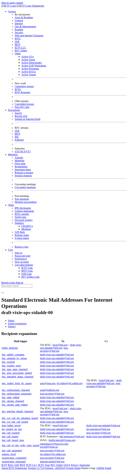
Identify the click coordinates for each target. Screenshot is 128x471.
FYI (28, 151)
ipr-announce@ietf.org (98, 429)
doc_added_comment (13, 354)
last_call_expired (11, 432)
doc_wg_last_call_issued (15, 421)
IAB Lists (26, 273)
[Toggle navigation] (2, 292)
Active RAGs (28, 71)
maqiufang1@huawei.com (54, 443)
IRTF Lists (27, 270)
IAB (17, 41)
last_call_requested (12, 450)
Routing (19, 29)
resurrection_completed (14, 457)
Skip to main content (12, 2)
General (19, 20)
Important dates (23, 169)
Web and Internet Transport (29, 35)
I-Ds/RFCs (27, 226)
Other (18, 53)
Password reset (22, 255)
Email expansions (17, 323)
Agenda (19, 157)
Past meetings (22, 199)
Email (108, 468)
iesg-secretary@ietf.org (54, 349)
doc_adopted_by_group (14, 358)
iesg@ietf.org (60, 344)
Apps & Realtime (24, 17)
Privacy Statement (80, 465)
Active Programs (30, 68)
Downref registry (24, 220)
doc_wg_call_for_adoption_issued (20, 418)
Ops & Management (25, 26)
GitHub (100, 468)
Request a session (24, 172)
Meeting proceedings (26, 202)
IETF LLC (20, 47)
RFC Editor (21, 50)
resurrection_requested (14, 461)
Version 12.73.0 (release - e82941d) (47, 468)
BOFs (18, 89)
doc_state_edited (10, 397)
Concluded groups (24, 104)
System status (22, 238)
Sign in (18, 252)
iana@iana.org (47, 383)
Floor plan (20, 163)
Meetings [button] (13, 154)
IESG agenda (22, 214)
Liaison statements (24, 211)
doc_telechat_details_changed (17, 411)
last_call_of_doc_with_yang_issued (20, 445)
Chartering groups (24, 86)
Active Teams (28, 74)
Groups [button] (12, 11)
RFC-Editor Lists (30, 276)
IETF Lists (27, 267)
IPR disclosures (23, 208)
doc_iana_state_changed (15, 369)
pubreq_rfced (9, 454)
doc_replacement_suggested (16, 393)
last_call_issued (10, 436)
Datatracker (37, 5)
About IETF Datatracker (14, 468)
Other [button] (11, 205)
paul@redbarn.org (49, 390)
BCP (23, 151)
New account (22, 261)
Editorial (19, 139)
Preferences (21, 258)
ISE (17, 136)
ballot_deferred (10, 347)
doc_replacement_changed (16, 390)
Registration (21, 166)
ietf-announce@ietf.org (72, 436)
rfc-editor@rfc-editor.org (69, 383)
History (12, 326)
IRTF (17, 44)
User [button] (10, 249)
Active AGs (27, 56)
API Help (20, 232)
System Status (73, 468)
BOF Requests (22, 92)
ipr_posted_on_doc (12, 429)
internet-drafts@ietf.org (52, 461)
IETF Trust (44, 465)
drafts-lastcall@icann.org (62, 440)
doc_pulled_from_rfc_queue (17, 383)
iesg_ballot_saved (11, 425)
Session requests (23, 175)
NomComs (20, 217)
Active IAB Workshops (33, 65)
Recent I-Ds (21, 116)
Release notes (22, 235)
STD (17, 151)
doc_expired (8, 362)
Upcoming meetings (25, 187)
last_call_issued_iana (13, 440)
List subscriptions (24, 264)
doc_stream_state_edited (15, 404)
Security (19, 32)
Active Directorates (31, 62)
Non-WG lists (22, 107)
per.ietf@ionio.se (49, 446)
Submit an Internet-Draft (27, 119)
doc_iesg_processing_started (17, 373)
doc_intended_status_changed (17, 376)
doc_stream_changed (13, 401)
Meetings (26, 229)
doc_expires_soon (11, 365)
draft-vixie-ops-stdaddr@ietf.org (61, 346)
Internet (19, 23)
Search (18, 113)
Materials (19, 160)
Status (11, 320)
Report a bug (21, 246)
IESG (18, 38)
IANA (67, 465)
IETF (4, 465)
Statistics (19, 223)
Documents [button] (14, 110)
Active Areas (28, 59)
